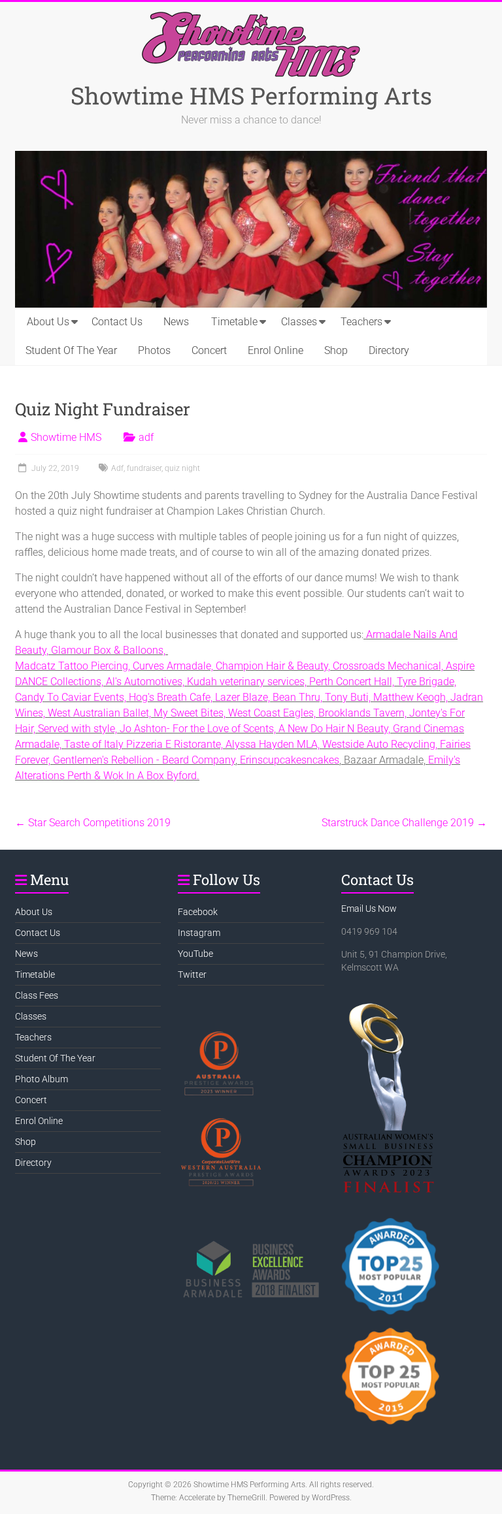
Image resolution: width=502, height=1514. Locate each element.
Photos (154, 350)
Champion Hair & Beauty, (274, 666)
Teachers (361, 321)
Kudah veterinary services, (248, 681)
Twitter (192, 974)
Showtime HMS (66, 437)
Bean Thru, (299, 697)
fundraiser (144, 468)
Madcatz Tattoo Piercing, (74, 666)
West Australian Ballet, (101, 713)
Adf (117, 468)
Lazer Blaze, (244, 697)
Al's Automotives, (146, 681)
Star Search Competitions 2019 (93, 822)
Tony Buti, (349, 697)
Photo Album (41, 1079)
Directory (389, 350)
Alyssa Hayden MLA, (274, 744)
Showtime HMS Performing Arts (251, 95)
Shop (336, 350)
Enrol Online (275, 350)
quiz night (182, 468)
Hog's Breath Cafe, (172, 697)
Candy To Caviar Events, (72, 697)
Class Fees (36, 995)
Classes (299, 321)
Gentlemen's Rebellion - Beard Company (144, 760)
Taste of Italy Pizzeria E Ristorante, (145, 744)
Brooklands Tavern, (363, 713)
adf (146, 437)
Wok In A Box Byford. (151, 775)
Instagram (199, 932)
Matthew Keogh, (411, 697)
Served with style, (79, 728)
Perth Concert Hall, (353, 681)
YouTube (195, 953)
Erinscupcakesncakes (289, 760)
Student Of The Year (71, 350)
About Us (48, 321)
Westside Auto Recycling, (381, 744)
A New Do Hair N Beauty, (335, 728)
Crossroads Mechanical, (389, 666)
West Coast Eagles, (273, 713)
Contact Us (117, 321)
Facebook (198, 912)
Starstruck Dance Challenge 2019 (404, 822)
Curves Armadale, (174, 666)
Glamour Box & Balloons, (109, 650)
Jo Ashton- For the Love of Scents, (199, 728)
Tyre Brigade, (426, 681)
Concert (209, 350)
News (176, 321)
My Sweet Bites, (191, 713)
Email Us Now (369, 908)
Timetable (234, 321)
